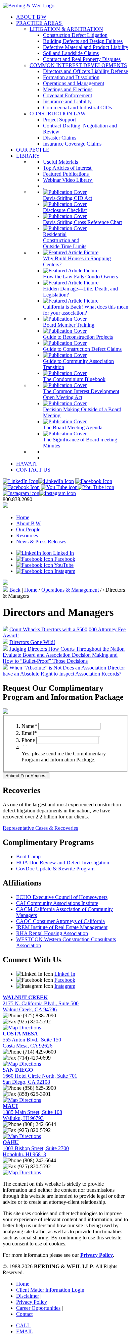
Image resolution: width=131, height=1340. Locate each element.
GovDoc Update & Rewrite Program (55, 868)
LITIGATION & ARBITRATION (66, 29)
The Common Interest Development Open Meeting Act (81, 394)
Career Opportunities (38, 1308)
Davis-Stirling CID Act (67, 198)
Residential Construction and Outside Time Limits (64, 240)
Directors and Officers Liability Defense (85, 71)
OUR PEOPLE (32, 150)
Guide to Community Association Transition (78, 364)
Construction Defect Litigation (75, 35)
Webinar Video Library (68, 180)
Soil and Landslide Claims (71, 53)
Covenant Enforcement (67, 95)
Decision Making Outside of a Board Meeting (82, 412)
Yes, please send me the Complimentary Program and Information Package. (63, 756)
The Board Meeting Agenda (72, 427)
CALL (23, 1325)
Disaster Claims (59, 138)
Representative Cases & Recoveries (40, 828)
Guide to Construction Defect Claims (82, 349)
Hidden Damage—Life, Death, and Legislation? (80, 292)
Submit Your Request (26, 775)
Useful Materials (61, 162)
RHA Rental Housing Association (52, 933)
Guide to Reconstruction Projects (78, 337)
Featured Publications (66, 174)
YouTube (63, 565)
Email (29, 733)
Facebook (64, 559)
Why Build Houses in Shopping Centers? (77, 261)
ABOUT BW (31, 17)
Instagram (64, 571)
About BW (28, 523)
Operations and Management (73, 83)
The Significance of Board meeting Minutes (80, 442)
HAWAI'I (26, 464)
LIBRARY (28, 156)
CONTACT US (33, 470)
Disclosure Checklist (65, 210)
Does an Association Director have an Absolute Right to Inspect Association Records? (64, 671)
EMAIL (24, 1331)
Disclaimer (27, 1296)
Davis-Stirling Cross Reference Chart (82, 222)
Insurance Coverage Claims (72, 144)
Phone (28, 740)
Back (14, 590)
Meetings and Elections (67, 89)
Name (29, 726)
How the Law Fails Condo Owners (80, 276)
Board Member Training (68, 325)
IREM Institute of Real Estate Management (61, 927)
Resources (27, 535)
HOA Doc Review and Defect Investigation (62, 862)
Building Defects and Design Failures (83, 41)
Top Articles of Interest (68, 168)
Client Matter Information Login (50, 1290)
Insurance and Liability (67, 101)
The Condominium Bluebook (74, 379)
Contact (24, 1314)
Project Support (59, 119)
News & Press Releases (41, 541)
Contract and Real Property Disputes (82, 59)
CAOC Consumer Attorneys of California (60, 921)
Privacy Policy (31, 1302)
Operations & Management (70, 590)
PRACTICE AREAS (39, 23)
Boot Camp (28, 856)
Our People (28, 529)
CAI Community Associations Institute (57, 903)
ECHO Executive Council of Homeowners (61, 897)
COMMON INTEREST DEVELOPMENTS (78, 65)
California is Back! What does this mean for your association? (85, 310)
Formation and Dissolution (71, 77)
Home (22, 517)
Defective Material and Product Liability (85, 47)
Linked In (63, 553)
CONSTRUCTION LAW (58, 113)
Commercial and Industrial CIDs (77, 107)
